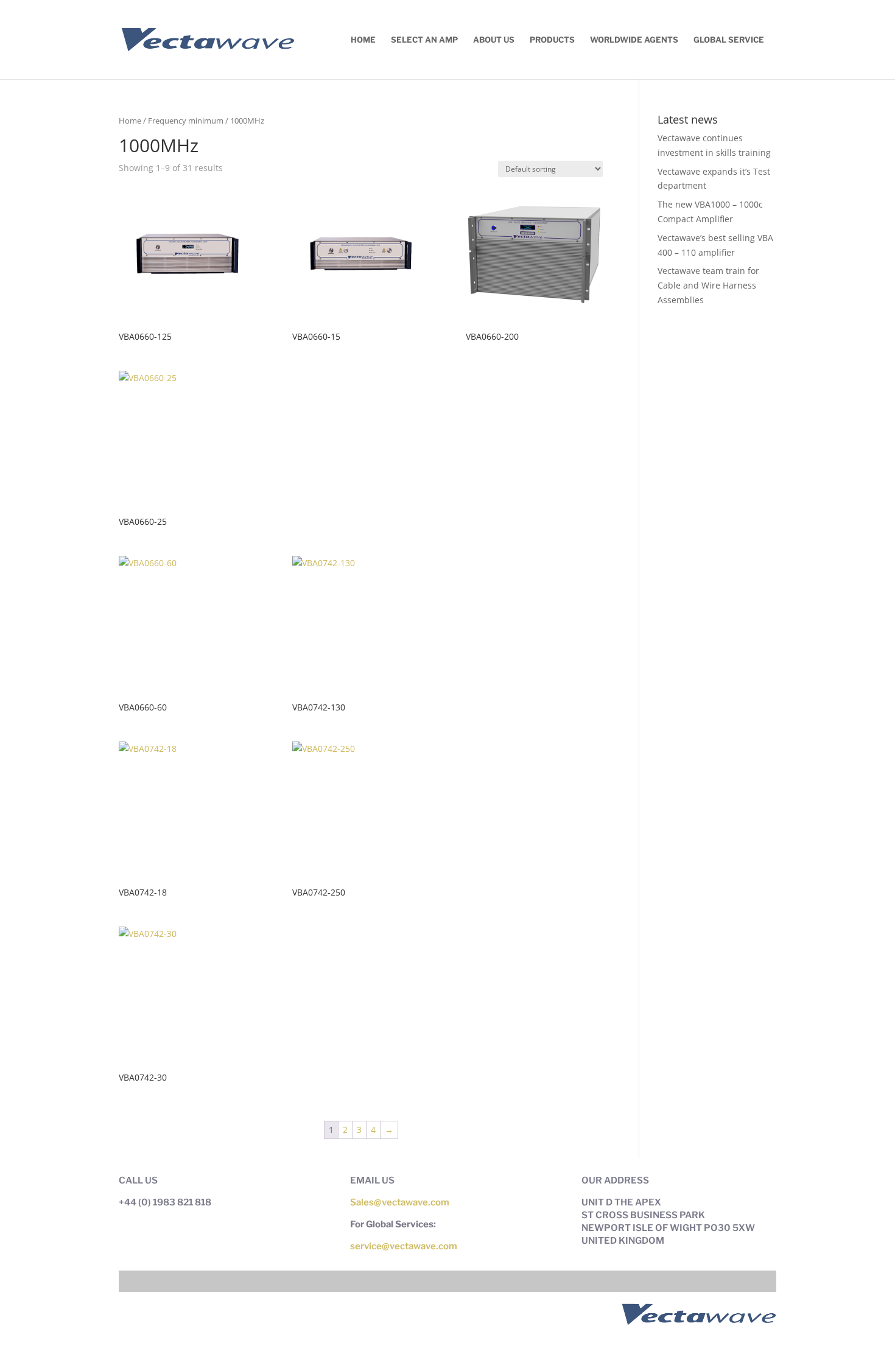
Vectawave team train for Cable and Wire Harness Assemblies (708, 285)
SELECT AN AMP (424, 39)
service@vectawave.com (403, 1246)
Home (363, 39)
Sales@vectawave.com (399, 1202)
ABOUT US (493, 39)
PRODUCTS (552, 39)
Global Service (728, 39)
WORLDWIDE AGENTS (634, 39)
